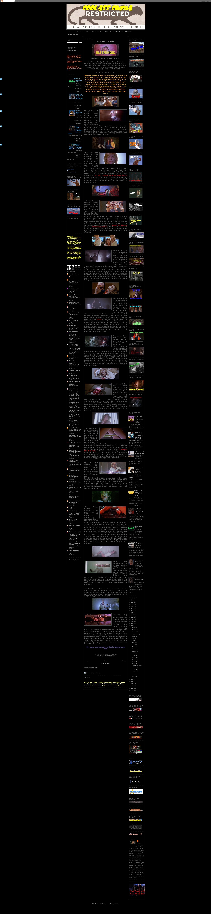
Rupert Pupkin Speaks (74, 435)
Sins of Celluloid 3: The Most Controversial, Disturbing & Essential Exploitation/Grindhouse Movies (136, 472)
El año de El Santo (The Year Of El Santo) (75, 532)
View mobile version (105, 663)
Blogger (77, 559)
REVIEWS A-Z (128, 31)
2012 (132, 681)
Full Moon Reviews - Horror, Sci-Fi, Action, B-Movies (75, 346)
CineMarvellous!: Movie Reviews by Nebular (75, 443)
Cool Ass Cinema (70, 169)
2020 (132, 613)
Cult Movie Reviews (74, 302)
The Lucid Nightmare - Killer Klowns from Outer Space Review (75, 430)
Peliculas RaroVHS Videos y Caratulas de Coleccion (74, 543)
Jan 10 (135, 672)
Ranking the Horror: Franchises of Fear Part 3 (78, 146)
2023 (132, 606)
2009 (132, 688)
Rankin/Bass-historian (74, 273)
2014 (132, 625)
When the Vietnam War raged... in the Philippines (74, 383)
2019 (132, 615)
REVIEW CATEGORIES (73, 34)
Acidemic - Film (73, 420)
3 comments (114, 654)
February (134, 649)
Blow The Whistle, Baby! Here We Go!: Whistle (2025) (74, 366)
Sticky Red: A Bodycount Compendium (72, 362)
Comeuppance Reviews (74, 496)
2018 (132, 617)
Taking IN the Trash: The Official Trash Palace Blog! (75, 489)
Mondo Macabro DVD (74, 481)
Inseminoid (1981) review (105, 41)
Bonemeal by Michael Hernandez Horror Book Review (74, 316)
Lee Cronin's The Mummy (74, 357)
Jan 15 (135, 661)
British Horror (104, 655)
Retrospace (71, 475)
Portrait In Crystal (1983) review (78, 80)
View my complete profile (136, 879)
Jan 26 (135, 655)
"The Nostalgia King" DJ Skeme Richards (75, 501)
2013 (132, 679)
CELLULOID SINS (118, 31)
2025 (132, 602)
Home (69, 31)
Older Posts (124, 661)
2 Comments (78, 91)
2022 (132, 608)
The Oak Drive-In (73, 375)
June (133, 640)
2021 (132, 610)
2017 (132, 619)
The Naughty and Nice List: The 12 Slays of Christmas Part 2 (78, 97)
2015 (132, 623)
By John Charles (73, 519)
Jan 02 (135, 674)
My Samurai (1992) (73, 497)
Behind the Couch (73, 320)
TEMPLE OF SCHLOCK (74, 370)
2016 (132, 621)
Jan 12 (135, 670)
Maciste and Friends (74, 550)
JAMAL (70, 507)
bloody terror (72, 355)
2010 (132, 686)
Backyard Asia (72, 325)
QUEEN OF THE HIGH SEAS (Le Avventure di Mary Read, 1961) (75, 464)
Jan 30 (135, 653)
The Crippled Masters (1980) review (78, 112)
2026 (132, 600)
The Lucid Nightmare (74, 427)
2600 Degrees (116, 903)
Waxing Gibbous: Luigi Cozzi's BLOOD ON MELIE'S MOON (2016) (74, 423)
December (135, 627)
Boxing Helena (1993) (73, 322)
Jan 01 (135, 676)
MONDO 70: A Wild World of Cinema (73, 461)
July (133, 638)
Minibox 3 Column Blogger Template (99, 903)
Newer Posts (87, 661)
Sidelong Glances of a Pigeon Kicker (74, 295)
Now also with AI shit (73, 385)
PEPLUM (71, 307)
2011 (132, 683)
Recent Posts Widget (70, 159)
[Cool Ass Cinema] (67, 170)
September (135, 634)
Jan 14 (135, 663)
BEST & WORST (84, 31)
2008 (132, 690)
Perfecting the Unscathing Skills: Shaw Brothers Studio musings (75, 452)
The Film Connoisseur (74, 469)
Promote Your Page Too (71, 172)
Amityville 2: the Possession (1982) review (139, 579)
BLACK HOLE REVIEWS (75, 525)
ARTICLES (75, 31)
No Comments (78, 123)
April (133, 644)
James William (109, 903)
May (133, 642)
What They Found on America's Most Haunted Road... (74, 284)
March (134, 646)
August (134, 636)
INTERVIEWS (108, 31)
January (134, 651)
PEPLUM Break (72, 308)
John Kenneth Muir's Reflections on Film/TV (74, 280)
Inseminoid (112, 655)
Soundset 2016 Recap (74, 503)
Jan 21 (135, 657)
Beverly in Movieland (74, 288)
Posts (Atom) (94, 667)
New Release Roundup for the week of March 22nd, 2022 (75, 438)
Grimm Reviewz (73, 510)
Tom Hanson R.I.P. (73, 372)
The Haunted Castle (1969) (75, 303)
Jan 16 (135, 659)
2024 (132, 604)
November (135, 629)
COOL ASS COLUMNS (96, 31)
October (134, 631)
